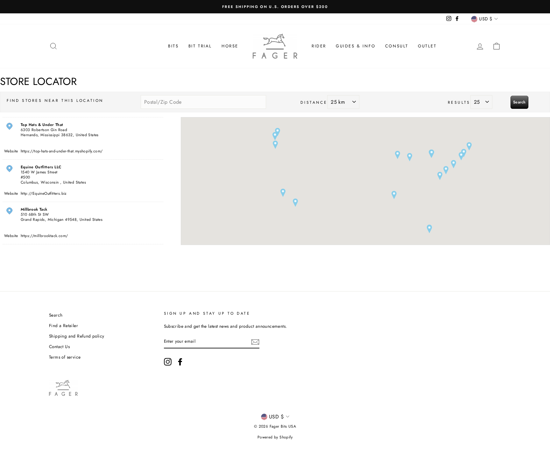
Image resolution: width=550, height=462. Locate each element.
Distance (313, 102)
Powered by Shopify (275, 437)
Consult (396, 46)
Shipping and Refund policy (76, 336)
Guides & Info (356, 46)
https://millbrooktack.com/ (44, 236)
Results (459, 102)
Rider (319, 46)
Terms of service (65, 357)
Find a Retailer (63, 325)
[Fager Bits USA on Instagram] (168, 362)
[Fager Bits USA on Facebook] (180, 362)
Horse (230, 46)
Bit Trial (200, 46)
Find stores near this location (55, 100)
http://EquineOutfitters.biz (44, 193)
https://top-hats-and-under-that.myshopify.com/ (61, 151)
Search (519, 102)
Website (11, 151)
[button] (394, 195)
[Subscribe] (255, 341)
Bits (173, 46)
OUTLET (427, 46)
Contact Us (59, 346)
